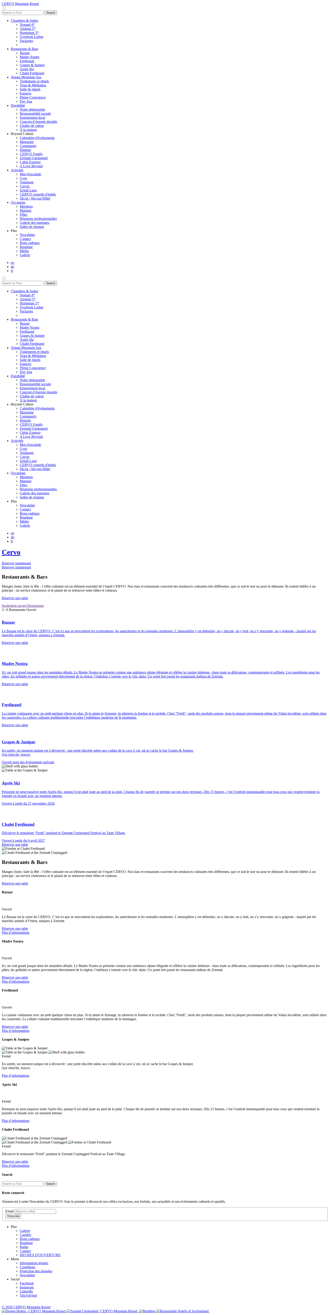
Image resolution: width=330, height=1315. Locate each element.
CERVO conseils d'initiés (38, 194)
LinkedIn (26, 1291)
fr (12, 271)
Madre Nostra (29, 57)
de (12, 267)
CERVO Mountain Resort (20, 4)
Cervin (24, 186)
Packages (26, 41)
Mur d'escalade (30, 174)
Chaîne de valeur (32, 126)
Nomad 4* (27, 24)
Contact (25, 239)
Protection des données (36, 1271)
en (12, 262)
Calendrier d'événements (37, 138)
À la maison (28, 130)
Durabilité (18, 105)
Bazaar (25, 53)
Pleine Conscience (33, 97)
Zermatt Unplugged (34, 158)
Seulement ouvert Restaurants (23, 606)
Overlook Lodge (31, 37)
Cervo (11, 552)
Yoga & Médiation (33, 85)
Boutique (26, 247)
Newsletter (27, 235)
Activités (17, 170)
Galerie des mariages (34, 223)
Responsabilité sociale (35, 113)
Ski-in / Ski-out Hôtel (35, 198)
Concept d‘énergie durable (38, 121)
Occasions (18, 202)
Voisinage (27, 182)
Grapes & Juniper (32, 65)
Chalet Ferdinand (32, 73)
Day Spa (26, 101)
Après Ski (27, 69)
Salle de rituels (30, 89)
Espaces (25, 93)
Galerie (25, 255)
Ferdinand (27, 61)
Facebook (27, 1283)
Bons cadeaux (30, 243)
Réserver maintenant (16, 563)
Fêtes (23, 214)
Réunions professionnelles (38, 218)
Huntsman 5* (29, 33)
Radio (24, 1247)
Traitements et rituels (34, 81)
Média (24, 251)
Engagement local (32, 117)
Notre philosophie (32, 109)
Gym (23, 178)
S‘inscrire (13, 1216)
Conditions (27, 1267)
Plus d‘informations (15, 932)
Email (9, 1211)
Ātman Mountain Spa (26, 77)
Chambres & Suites (24, 20)
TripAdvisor (28, 1295)
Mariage (25, 210)
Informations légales (34, 1263)
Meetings (26, 206)
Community (28, 146)
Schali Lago (28, 190)
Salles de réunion (32, 227)
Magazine (27, 142)
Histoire (25, 150)
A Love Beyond (31, 166)
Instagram (27, 1287)
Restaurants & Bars (24, 49)
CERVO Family (31, 154)
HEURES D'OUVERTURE (40, 1255)
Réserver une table (15, 598)
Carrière (25, 1235)
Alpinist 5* (27, 29)
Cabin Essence (30, 162)
